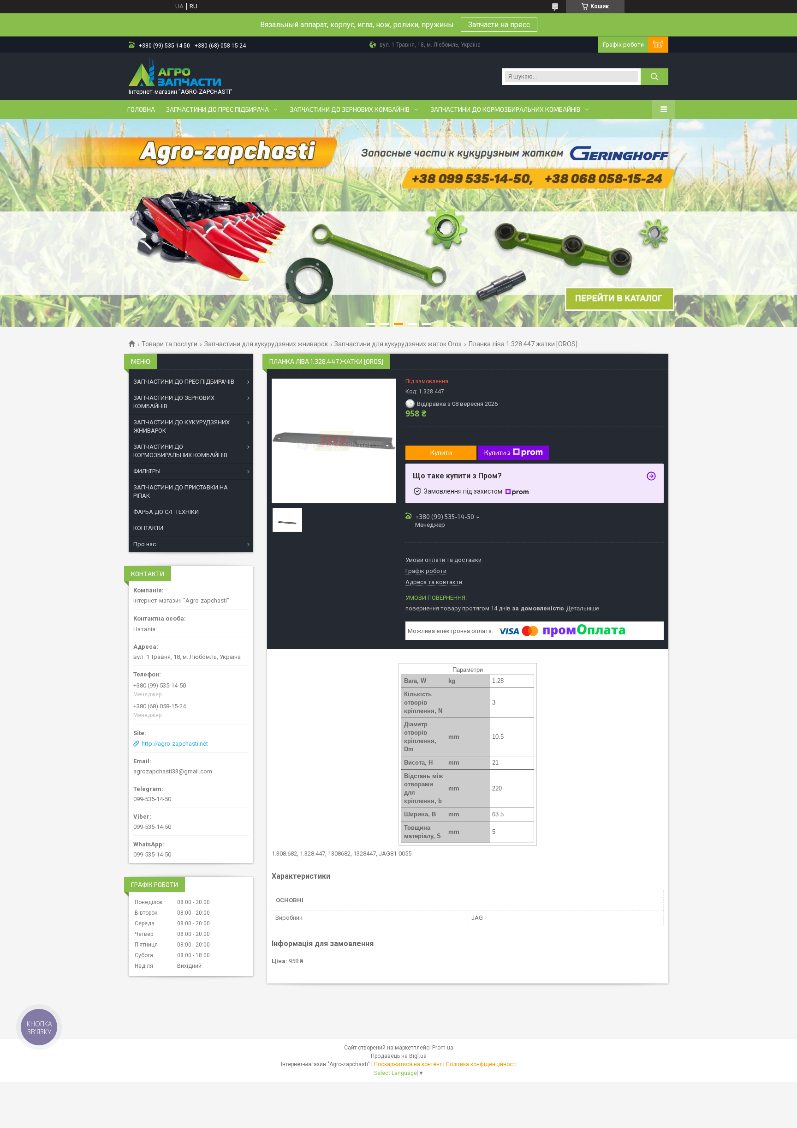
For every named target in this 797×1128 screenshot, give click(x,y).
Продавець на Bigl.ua (399, 1056)
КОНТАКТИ (148, 528)
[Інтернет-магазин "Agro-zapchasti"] (175, 72)
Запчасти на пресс (499, 24)
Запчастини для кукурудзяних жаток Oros (398, 344)
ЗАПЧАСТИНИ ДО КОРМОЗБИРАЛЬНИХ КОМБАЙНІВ (180, 450)
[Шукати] (654, 76)
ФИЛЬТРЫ (147, 471)
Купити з (497, 452)
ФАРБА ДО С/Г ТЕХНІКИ (166, 511)
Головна (141, 109)
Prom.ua (442, 1047)
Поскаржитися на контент (408, 1064)
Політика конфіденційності (481, 1064)
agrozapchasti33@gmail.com (172, 771)
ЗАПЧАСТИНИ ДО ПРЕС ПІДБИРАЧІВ (183, 381)
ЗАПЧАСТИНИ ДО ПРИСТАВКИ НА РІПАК (180, 491)
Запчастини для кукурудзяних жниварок (266, 344)
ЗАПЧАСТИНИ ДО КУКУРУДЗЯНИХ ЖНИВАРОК (181, 426)
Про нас (144, 544)
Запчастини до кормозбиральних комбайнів (505, 109)
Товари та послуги (169, 344)
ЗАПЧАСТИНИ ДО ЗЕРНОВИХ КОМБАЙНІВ (173, 402)
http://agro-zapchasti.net (175, 743)
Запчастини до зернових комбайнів (350, 109)
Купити (441, 452)
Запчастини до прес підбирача (217, 109)
